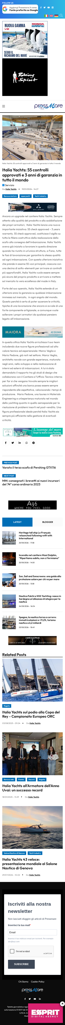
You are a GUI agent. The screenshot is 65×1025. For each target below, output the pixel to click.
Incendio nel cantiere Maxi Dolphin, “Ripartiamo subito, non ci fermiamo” (39, 556)
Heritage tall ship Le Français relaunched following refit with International (35, 535)
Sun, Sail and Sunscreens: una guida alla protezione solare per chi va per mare (40, 578)
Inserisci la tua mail (19, 925)
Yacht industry (40, 196)
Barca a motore (10, 196)
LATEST (17, 522)
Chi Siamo (23, 981)
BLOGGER (47, 522)
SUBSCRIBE (21, 964)
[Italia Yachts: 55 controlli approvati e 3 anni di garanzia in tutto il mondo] (20, 442)
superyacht (25, 196)
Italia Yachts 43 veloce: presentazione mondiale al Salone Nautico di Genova (29, 863)
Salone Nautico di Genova (14, 853)
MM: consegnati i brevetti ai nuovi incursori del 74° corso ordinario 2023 (31, 482)
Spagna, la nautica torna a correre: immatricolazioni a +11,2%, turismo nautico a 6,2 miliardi (38, 620)
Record (31, 779)
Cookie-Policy (37, 981)
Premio (21, 779)
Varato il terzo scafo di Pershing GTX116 (29, 467)
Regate (7, 706)
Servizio (9, 185)
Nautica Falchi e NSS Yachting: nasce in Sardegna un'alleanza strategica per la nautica (40, 599)
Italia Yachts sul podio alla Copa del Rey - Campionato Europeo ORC (31, 714)
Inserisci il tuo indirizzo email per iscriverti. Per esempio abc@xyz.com (30, 940)
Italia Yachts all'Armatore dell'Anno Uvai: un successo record (30, 787)
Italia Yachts (10, 189)
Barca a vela (9, 779)
